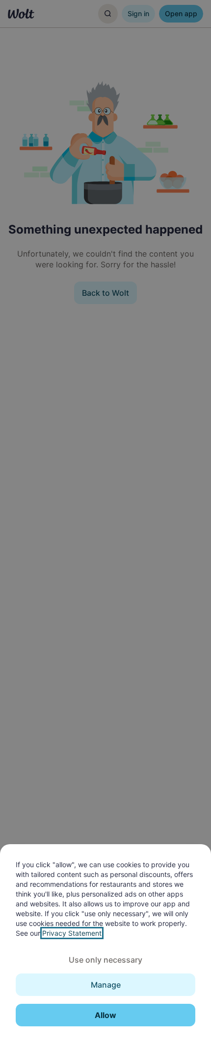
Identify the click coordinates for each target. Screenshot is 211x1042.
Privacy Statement (72, 933)
